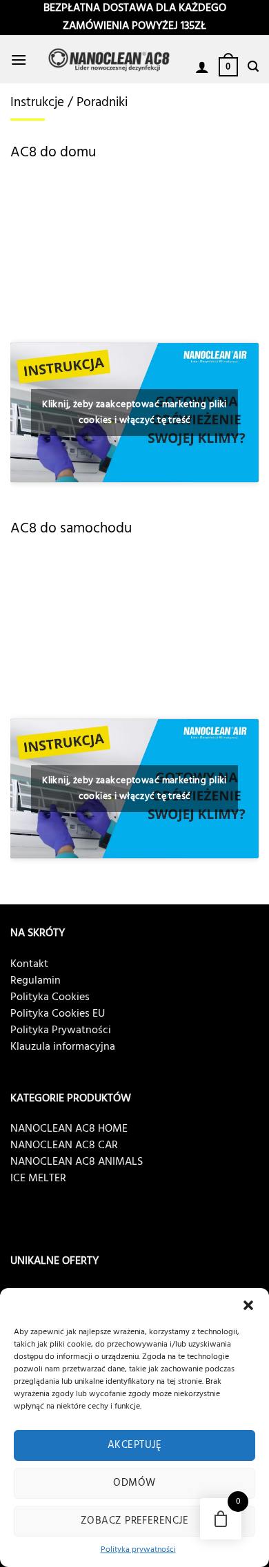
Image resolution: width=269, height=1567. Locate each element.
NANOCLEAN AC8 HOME (69, 1129)
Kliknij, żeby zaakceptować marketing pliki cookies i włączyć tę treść (134, 412)
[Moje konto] (202, 67)
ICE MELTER (38, 1178)
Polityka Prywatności (60, 1030)
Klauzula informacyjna (62, 1047)
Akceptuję (134, 1445)
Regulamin (35, 981)
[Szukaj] (253, 66)
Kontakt (29, 964)
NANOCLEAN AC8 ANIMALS (76, 1162)
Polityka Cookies (50, 997)
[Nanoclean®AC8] (111, 59)
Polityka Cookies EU (57, 1014)
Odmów (134, 1483)
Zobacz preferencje (134, 1521)
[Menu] (18, 59)
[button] (248, 1305)
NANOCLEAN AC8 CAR (64, 1145)
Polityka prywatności (138, 1550)
